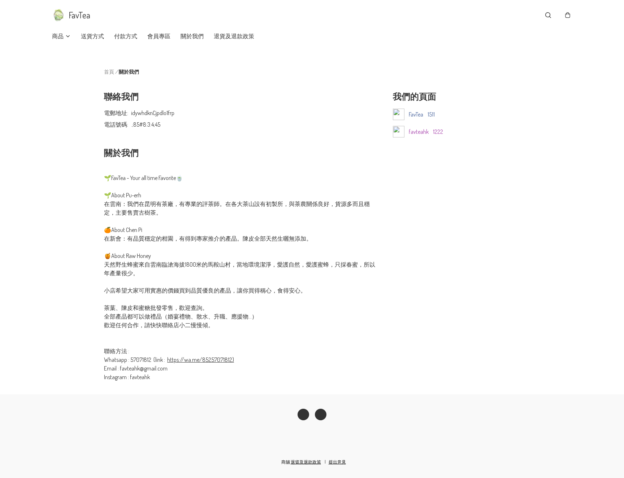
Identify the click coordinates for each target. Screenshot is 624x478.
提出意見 (337, 462)
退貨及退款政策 (234, 36)
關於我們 (192, 36)
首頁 (109, 72)
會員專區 (158, 36)
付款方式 (125, 36)
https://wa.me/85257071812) (200, 359)
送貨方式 (92, 36)
